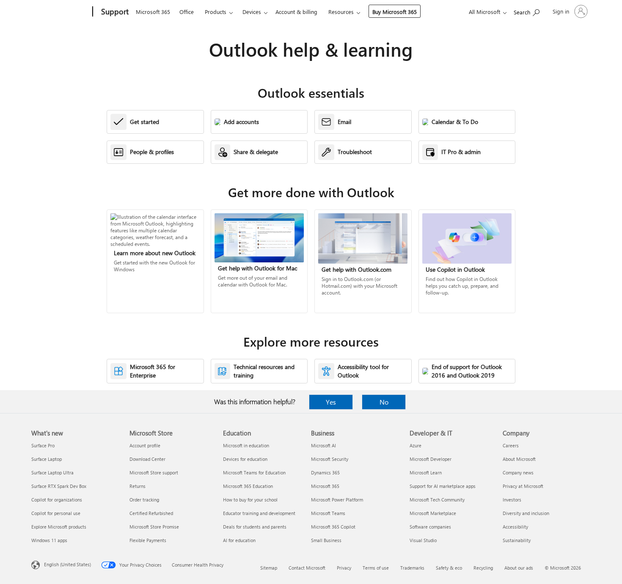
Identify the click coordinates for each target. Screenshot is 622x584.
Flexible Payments (147, 540)
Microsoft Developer (430, 459)
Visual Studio (423, 540)
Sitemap (268, 568)
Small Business (326, 540)
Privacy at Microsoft (523, 486)
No (384, 401)
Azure (415, 445)
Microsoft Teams (328, 513)
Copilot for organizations (56, 499)
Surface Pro (43, 445)
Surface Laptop (46, 459)
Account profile (144, 445)
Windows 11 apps (49, 540)
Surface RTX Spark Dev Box (58, 486)
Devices (251, 11)
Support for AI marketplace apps (443, 486)
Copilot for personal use (55, 513)
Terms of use (376, 568)
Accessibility (515, 526)
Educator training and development (259, 513)
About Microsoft (519, 459)
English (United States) (67, 564)
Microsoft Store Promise (154, 526)
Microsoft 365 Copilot (333, 526)
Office (186, 11)
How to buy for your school (250, 499)
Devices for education (245, 459)
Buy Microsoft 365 (394, 11)
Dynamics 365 (325, 472)
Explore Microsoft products (58, 526)
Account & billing (296, 11)
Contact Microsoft (307, 568)
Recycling (483, 568)
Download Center (147, 459)
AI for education (239, 540)
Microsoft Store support (153, 472)
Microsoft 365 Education (248, 486)
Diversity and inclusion (526, 513)
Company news (518, 472)
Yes (331, 401)
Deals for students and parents (254, 526)
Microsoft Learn (426, 472)
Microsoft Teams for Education (254, 472)
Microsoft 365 (153, 11)
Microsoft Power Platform (337, 499)
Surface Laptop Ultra (52, 472)
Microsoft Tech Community (437, 499)
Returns (137, 486)
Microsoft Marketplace (433, 513)
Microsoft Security (329, 459)
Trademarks (412, 568)
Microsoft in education (246, 445)
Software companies (430, 526)
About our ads (518, 568)
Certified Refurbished (151, 513)
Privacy (344, 568)
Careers (511, 445)
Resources (341, 11)
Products (215, 11)
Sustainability (517, 540)
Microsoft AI (323, 445)
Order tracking (144, 499)
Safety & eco (449, 568)
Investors (512, 499)
